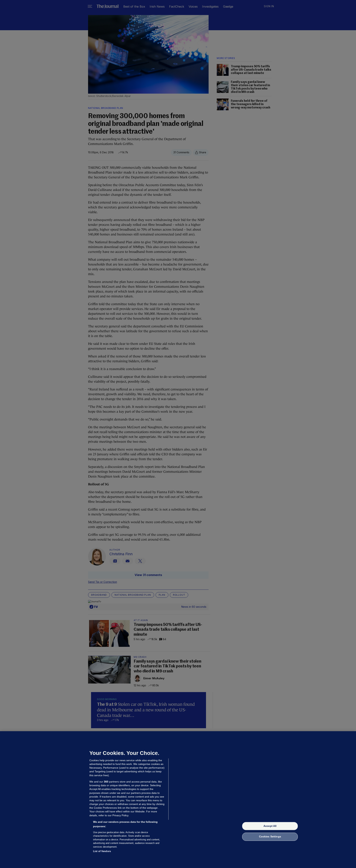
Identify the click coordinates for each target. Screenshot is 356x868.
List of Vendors (102, 851)
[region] (178, 799)
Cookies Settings (270, 836)
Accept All (269, 825)
